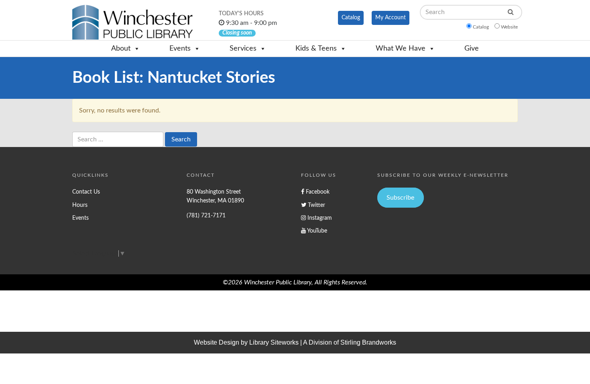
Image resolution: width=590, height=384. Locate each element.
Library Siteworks (274, 342)
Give (471, 48)
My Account (390, 17)
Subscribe (400, 197)
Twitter (315, 205)
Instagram (319, 218)
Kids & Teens (316, 48)
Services (243, 48)
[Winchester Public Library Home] (132, 22)
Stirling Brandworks (368, 342)
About (120, 48)
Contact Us (86, 192)
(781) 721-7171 (206, 215)
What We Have (400, 48)
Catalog (351, 17)
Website (509, 27)
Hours (79, 205)
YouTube (316, 231)
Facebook (317, 192)
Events (180, 48)
